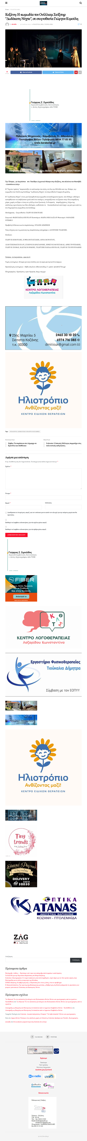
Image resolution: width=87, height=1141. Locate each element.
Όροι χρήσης (43, 1065)
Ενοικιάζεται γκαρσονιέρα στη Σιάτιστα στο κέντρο (30, 1022)
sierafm (14, 24)
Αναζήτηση (9, 957)
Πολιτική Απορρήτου (43, 1067)
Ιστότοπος (48, 503)
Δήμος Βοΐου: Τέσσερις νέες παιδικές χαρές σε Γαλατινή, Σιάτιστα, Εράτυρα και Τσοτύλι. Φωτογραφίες (44, 1018)
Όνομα (8, 493)
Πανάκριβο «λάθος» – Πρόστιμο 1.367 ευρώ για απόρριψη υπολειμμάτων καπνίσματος (33, 973)
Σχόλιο (8, 466)
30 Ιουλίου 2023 (25, 24)
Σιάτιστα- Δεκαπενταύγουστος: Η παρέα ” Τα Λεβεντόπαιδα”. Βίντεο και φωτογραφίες (48, 1014)
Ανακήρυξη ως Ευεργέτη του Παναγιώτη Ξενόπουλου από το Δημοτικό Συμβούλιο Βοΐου (33, 1010)
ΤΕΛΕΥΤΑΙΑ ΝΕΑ (15, 9)
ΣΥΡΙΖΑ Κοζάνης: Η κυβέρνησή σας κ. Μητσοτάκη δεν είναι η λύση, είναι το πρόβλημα (35, 983)
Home (7, 9)
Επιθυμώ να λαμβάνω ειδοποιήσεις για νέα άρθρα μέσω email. (25, 530)
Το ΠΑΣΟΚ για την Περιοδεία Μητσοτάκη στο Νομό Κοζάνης (25, 976)
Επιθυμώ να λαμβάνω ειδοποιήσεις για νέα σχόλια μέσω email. (26, 523)
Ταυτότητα (43, 1063)
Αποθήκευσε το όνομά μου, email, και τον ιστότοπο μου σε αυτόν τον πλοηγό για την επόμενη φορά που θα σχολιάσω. (42, 514)
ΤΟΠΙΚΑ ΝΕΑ (48, 24)
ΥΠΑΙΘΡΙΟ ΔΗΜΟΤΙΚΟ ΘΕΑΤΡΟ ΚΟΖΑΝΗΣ (25, 431)
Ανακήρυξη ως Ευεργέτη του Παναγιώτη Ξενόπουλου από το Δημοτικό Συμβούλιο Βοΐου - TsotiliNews (38, 1008)
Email (8, 503)
